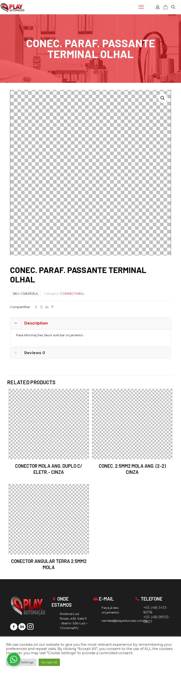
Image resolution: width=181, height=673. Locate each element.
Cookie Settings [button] (21, 662)
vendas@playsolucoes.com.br (125, 620)
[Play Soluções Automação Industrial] (12, 7)
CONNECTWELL (72, 293)
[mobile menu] (141, 7)
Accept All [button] (49, 662)
